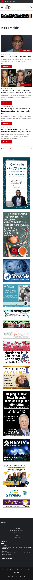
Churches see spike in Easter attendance (16, 56)
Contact (17, 535)
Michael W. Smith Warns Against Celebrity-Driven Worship (18, 1)
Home (4, 23)
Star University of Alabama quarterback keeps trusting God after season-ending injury (16, 111)
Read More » (6, 66)
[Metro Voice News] (8, 6)
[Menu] (2, 7)
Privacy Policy (16, 537)
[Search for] (31, 7)
